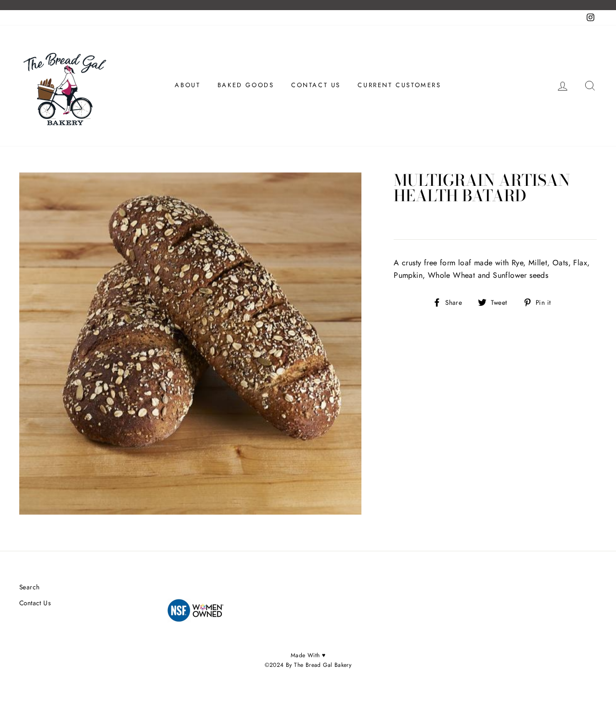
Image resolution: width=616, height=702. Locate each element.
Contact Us (35, 603)
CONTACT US (316, 85)
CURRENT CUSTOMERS (399, 85)
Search (29, 587)
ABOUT (187, 85)
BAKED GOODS (246, 85)
